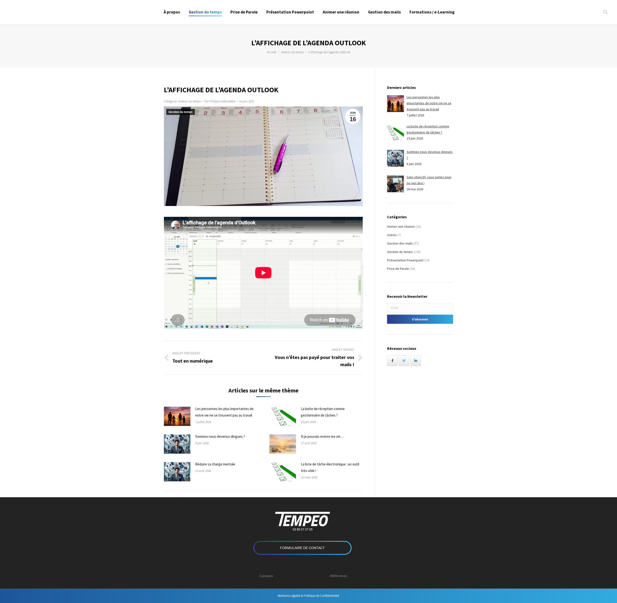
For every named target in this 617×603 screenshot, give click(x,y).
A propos (266, 576)
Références (338, 576)
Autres (392, 235)
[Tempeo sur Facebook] (392, 360)
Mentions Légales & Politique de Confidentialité (308, 596)
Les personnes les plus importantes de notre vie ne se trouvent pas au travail (224, 411)
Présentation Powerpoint (405, 260)
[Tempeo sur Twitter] (404, 360)
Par (219, 101)
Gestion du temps (292, 52)
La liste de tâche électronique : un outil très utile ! (330, 467)
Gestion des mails (400, 243)
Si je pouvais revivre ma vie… (322, 436)
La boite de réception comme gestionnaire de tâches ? (323, 411)
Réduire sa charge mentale (215, 464)
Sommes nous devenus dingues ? (220, 436)
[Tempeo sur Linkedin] (415, 360)
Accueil (271, 52)
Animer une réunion (401, 226)
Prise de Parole (398, 268)
